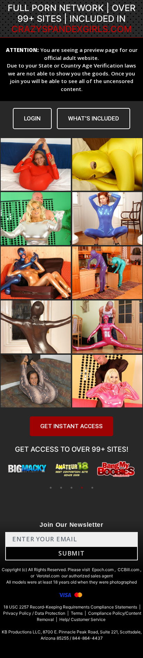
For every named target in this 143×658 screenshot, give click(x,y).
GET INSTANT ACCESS (71, 426)
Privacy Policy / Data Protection (34, 613)
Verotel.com (47, 575)
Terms (77, 613)
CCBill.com (128, 569)
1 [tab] (50, 487)
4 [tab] (81, 487)
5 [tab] (92, 487)
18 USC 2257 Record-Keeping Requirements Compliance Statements (70, 607)
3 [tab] (71, 487)
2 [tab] (61, 487)
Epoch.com (102, 569)
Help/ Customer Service (82, 619)
